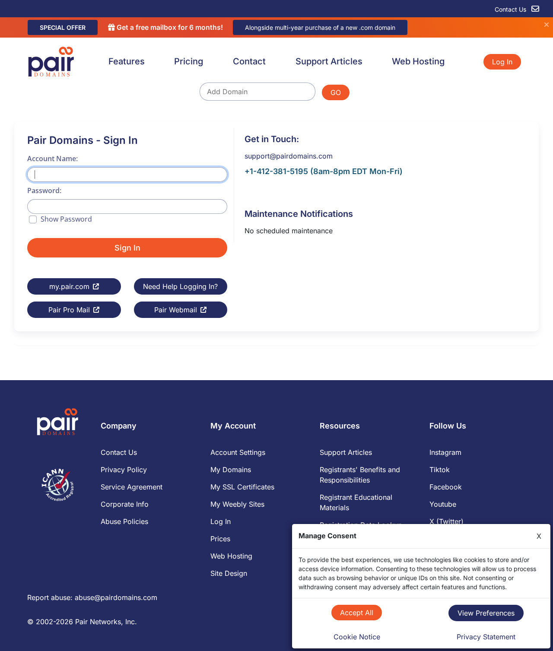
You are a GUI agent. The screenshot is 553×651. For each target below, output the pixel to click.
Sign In (127, 247)
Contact (249, 61)
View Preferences (486, 613)
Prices (220, 538)
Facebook (445, 487)
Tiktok (439, 469)
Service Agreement (131, 487)
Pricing (188, 61)
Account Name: (52, 158)
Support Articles (329, 61)
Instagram (445, 452)
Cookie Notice (357, 636)
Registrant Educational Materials (356, 502)
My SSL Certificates (242, 487)
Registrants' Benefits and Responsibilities (360, 474)
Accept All (356, 612)
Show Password (66, 219)
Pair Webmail (175, 309)
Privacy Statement (486, 636)
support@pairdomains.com (289, 156)
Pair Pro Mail (69, 309)
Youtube (442, 504)
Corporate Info (125, 504)
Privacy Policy (124, 469)
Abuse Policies (124, 521)
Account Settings (237, 452)
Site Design (228, 573)
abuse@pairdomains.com (116, 597)
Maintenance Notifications (299, 214)
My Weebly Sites (237, 504)
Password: (44, 190)
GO (336, 92)
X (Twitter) (446, 521)
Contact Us (511, 9)
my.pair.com (69, 286)
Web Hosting (418, 61)
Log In (502, 61)
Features (126, 61)
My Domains (230, 469)
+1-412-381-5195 (276, 171)
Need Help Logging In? (180, 286)
